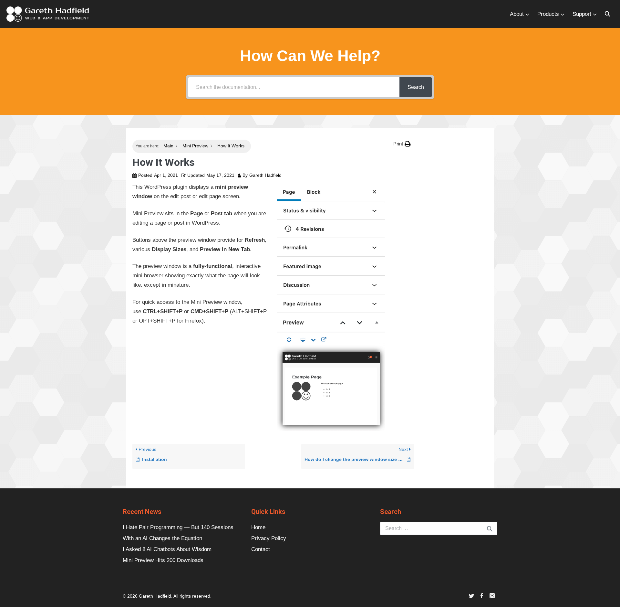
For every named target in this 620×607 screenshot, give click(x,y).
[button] (608, 14)
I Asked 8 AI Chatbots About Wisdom (167, 549)
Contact (260, 549)
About (517, 14)
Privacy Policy (268, 538)
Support (582, 14)
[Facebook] (481, 596)
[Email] (492, 596)
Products (548, 14)
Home (258, 527)
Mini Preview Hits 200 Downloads (163, 560)
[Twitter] (471, 596)
